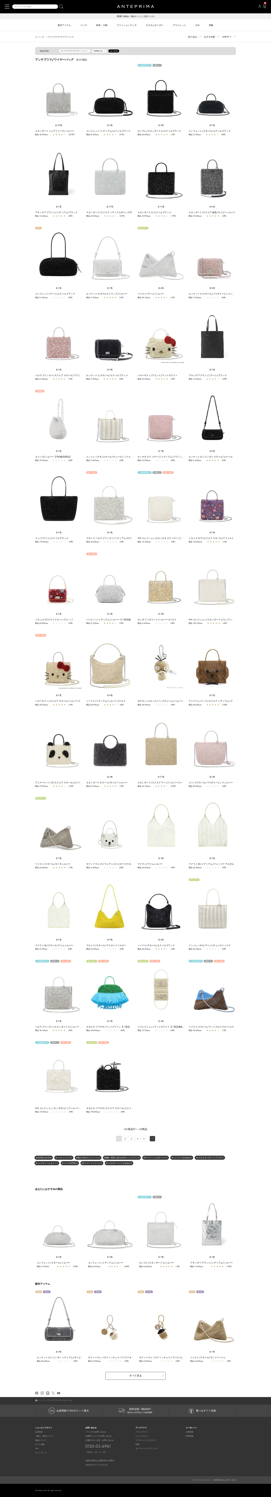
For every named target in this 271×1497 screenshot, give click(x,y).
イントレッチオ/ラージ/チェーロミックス (210, 945)
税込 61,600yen (41, 379)
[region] (58, 94)
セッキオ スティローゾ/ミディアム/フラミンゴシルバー (165, 456)
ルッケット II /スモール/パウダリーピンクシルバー (214, 293)
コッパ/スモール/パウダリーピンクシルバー (211, 782)
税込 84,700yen (195, 949)
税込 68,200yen (195, 704)
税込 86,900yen (92, 704)
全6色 (212, 206)
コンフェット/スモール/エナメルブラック (210, 131)
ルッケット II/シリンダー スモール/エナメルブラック (215, 456)
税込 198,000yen (93, 1030)
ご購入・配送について (44, 1436)
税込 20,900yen (94, 1361)
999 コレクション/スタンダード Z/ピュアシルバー (214, 619)
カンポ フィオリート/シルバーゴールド (157, 619)
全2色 (110, 369)
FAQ (37, 1448)
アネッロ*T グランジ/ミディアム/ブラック (56, 212)
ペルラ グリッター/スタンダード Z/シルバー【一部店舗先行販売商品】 (70, 1026)
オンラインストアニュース (147, 1448)
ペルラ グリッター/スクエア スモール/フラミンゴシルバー (64, 375)
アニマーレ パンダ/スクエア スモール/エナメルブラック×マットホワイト (71, 782)
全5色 (161, 125)
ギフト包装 (40, 1444)
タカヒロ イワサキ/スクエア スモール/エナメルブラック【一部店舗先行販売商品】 (127, 1108)
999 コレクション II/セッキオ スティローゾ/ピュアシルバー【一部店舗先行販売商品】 (180, 538)
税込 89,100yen (144, 297)
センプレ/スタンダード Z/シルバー (156, 1262)
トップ (41, 37)
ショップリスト (142, 1436)
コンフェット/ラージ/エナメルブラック (55, 293)
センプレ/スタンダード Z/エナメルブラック (159, 131)
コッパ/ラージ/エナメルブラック (51, 538)
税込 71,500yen (92, 297)
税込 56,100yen (144, 786)
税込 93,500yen (144, 379)
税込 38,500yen (41, 134)
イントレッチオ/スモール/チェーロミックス (108, 456)
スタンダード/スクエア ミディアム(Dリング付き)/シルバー (115, 212)
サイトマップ (40, 1452)
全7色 (161, 451)
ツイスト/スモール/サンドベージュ (208, 1357)
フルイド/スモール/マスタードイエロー (106, 945)
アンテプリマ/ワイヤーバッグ (61, 37)
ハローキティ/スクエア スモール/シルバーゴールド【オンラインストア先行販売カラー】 (79, 701)
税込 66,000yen (144, 134)
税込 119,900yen (42, 541)
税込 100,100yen (195, 623)
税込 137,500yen (41, 1112)
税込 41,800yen (92, 867)
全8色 (212, 288)
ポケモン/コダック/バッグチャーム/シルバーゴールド (165, 701)
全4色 (110, 125)
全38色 (58, 125)
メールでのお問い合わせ (95, 1432)
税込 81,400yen (92, 134)
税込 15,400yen (41, 216)
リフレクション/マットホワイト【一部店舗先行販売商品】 (167, 1026)
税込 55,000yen (195, 216)
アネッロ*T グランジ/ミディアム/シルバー (211, 1262)
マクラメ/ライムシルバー (150, 864)
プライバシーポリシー (201, 1480)
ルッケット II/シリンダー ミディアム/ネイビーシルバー (64, 1357)
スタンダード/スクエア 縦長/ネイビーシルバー (212, 212)
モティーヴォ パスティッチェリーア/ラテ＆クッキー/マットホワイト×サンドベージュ (130, 1357)
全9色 (110, 939)
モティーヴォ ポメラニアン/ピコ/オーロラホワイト (112, 864)
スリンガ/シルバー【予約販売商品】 (53, 456)
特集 (137, 1444)
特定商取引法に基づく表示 (224, 1480)
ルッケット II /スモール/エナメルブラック (107, 375)
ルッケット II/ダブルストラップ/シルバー (107, 293)
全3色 (59, 206)
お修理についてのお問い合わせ (98, 1436)
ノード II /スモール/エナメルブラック (156, 945)
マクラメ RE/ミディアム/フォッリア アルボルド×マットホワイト (220, 864)
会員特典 (39, 1432)
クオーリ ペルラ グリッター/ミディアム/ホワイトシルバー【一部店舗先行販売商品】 (128, 538)
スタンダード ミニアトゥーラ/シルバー (54, 131)
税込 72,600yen (92, 460)
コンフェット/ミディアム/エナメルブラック (108, 131)
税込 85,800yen (41, 623)
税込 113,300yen (144, 541)
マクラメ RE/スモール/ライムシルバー (54, 945)
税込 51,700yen (195, 134)
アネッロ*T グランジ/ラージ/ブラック (208, 375)
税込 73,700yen (144, 1030)
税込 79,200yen (41, 460)
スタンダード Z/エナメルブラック (154, 212)
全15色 (161, 206)
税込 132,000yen (195, 541)
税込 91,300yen (41, 297)
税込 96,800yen (92, 541)
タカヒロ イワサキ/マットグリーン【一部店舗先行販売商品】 (116, 1026)
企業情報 (189, 1432)
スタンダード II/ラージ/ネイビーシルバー (107, 782)
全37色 (161, 776)
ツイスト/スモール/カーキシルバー (53, 864)
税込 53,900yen (144, 216)
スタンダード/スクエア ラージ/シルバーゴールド (162, 782)
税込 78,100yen (41, 1030)
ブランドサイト (142, 1432)
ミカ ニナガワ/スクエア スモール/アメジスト (211, 538)
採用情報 (189, 1436)
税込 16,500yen (195, 379)
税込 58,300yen (41, 704)
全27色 (109, 206)
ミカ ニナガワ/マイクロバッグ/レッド (54, 619)
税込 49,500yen (92, 216)
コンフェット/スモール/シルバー (53, 1262)
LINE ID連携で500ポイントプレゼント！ (135, 16)
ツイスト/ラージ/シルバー (151, 293)
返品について (40, 1440)
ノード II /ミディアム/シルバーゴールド (106, 701)
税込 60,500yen (144, 867)
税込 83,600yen (43, 1361)
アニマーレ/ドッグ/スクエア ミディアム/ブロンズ (214, 701)
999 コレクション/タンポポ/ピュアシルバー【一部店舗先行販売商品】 (70, 1108)
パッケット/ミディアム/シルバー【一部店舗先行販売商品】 (116, 619)
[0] (264, 7)
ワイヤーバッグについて (146, 1440)
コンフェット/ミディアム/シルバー (105, 1262)
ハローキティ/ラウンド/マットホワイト (157, 375)
